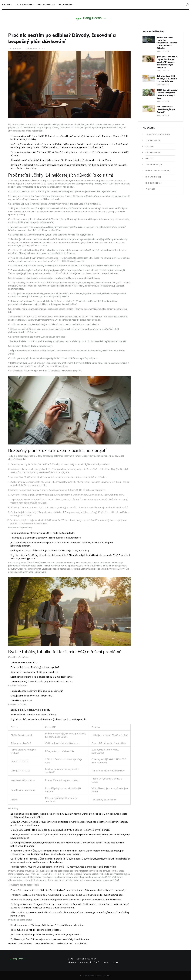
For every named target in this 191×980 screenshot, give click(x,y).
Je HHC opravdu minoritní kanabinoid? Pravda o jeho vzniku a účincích (167, 42)
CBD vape (7, 5)
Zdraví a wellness (157, 134)
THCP (150, 189)
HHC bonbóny (65, 5)
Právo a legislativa (157, 171)
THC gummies (14, 48)
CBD (149, 146)
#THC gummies (25, 944)
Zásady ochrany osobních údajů (83, 962)
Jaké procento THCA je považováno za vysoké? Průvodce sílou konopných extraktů (167, 62)
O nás (70, 959)
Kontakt (115, 962)
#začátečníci (81, 944)
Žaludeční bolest (25, 5)
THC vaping (153, 140)
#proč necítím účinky (44, 944)
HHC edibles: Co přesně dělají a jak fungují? (166, 109)
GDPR (105, 962)
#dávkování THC (64, 944)
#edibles (12, 944)
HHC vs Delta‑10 (46, 5)
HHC (149, 159)
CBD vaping (153, 152)
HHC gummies (153, 183)
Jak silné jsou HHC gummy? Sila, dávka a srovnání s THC (167, 79)
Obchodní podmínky (86, 959)
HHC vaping (153, 177)
